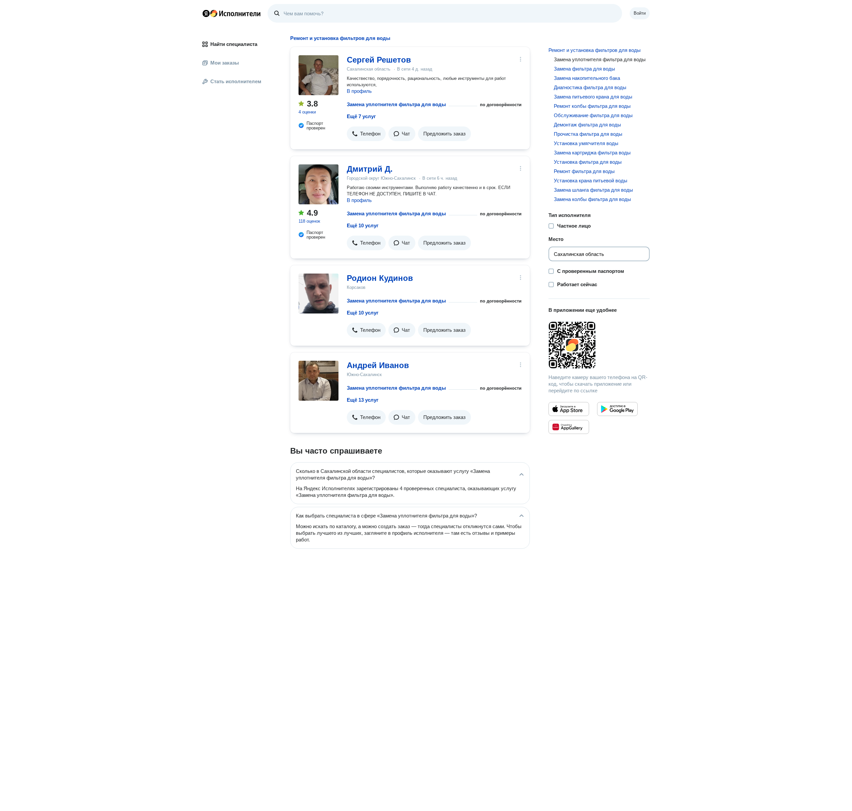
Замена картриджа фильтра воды (592, 152)
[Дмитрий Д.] (318, 184)
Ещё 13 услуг (362, 400)
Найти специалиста (233, 44)
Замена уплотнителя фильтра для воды (396, 104)
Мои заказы (224, 63)
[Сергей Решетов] (318, 75)
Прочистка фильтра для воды (588, 134)
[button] (366, 133)
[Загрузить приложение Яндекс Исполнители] (599, 345)
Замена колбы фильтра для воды (592, 199)
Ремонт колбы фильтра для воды (592, 106)
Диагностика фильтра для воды (590, 87)
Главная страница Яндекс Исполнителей (231, 13)
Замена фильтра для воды (584, 69)
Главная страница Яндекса (206, 13)
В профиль (359, 91)
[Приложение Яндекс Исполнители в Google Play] (617, 409)
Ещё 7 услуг (361, 116)
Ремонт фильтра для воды (584, 171)
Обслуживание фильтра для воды (593, 115)
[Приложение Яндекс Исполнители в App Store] (568, 409)
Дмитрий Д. (370, 168)
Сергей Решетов (379, 59)
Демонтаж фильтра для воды (587, 124)
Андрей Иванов (378, 365)
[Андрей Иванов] (318, 381)
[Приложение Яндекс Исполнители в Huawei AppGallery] (568, 427)
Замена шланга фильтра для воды (593, 190)
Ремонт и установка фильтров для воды (594, 50)
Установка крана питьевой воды (590, 180)
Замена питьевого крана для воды (593, 97)
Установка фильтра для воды (588, 162)
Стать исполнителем (235, 81)
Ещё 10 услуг (362, 225)
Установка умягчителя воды (586, 143)
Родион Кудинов (380, 278)
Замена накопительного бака (587, 78)
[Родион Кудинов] (318, 293)
